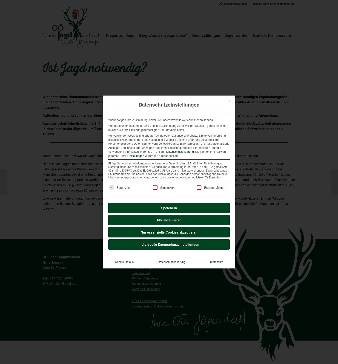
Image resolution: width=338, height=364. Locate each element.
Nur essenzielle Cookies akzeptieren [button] (169, 232)
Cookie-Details (124, 262)
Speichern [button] (169, 208)
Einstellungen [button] (135, 156)
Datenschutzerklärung (180, 151)
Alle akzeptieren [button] (169, 220)
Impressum (216, 262)
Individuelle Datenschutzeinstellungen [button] (169, 244)
